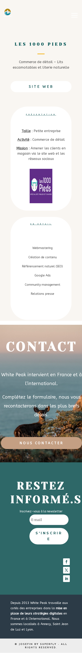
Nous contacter (41, 443)
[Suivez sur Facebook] (66, 561)
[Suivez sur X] (66, 570)
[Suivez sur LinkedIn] (66, 578)
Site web (41, 86)
